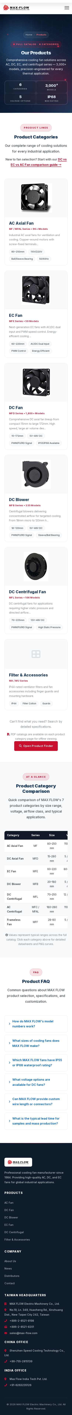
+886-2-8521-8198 (21, 1320)
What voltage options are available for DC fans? (31, 1082)
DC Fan (9, 1210)
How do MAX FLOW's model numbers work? (32, 1023)
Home (29, 34)
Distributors (11, 1275)
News (8, 1268)
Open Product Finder (38, 746)
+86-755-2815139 (20, 1361)
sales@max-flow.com (23, 1333)
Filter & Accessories (17, 1239)
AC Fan (8, 1202)
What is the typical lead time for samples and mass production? (36, 1121)
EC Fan (8, 1224)
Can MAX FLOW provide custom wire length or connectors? (36, 1101)
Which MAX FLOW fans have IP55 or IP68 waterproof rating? (37, 1062)
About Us (10, 1261)
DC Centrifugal (14, 1232)
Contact (9, 1283)
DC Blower (11, 1217)
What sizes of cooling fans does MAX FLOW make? (35, 1043)
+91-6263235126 (20, 1385)
